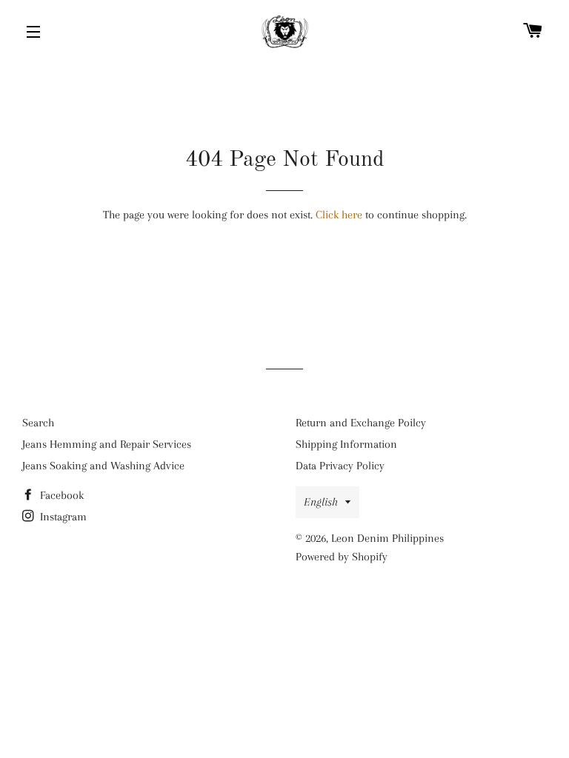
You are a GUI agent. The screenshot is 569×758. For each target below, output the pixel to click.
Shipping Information (346, 444)
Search (38, 422)
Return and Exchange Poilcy (361, 422)
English (321, 502)
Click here (339, 214)
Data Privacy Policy (340, 465)
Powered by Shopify (341, 556)
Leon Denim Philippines (387, 538)
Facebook (60, 495)
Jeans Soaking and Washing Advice (103, 465)
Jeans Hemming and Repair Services (106, 444)
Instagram (62, 516)
